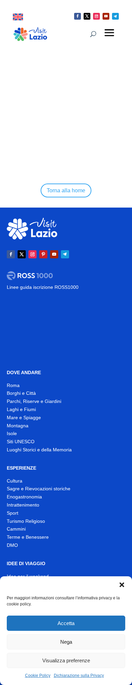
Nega (66, 642)
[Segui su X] (87, 16)
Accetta (66, 623)
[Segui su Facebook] (77, 16)
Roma (13, 385)
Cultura (14, 481)
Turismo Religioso (26, 521)
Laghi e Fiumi (21, 409)
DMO (12, 545)
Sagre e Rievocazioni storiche (38, 488)
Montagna (17, 425)
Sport (12, 513)
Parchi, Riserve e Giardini (34, 401)
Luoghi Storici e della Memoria (39, 449)
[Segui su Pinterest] (43, 254)
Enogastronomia (24, 496)
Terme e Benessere (28, 537)
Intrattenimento (23, 505)
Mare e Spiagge (24, 417)
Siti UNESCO (21, 441)
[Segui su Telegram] (115, 16)
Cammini (16, 529)
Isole (12, 433)
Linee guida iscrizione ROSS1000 (43, 287)
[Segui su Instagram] (96, 16)
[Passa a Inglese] (17, 17)
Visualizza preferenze (66, 660)
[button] (121, 584)
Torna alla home (66, 190)
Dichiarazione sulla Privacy (79, 675)
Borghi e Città (21, 393)
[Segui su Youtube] (106, 16)
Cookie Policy (37, 675)
